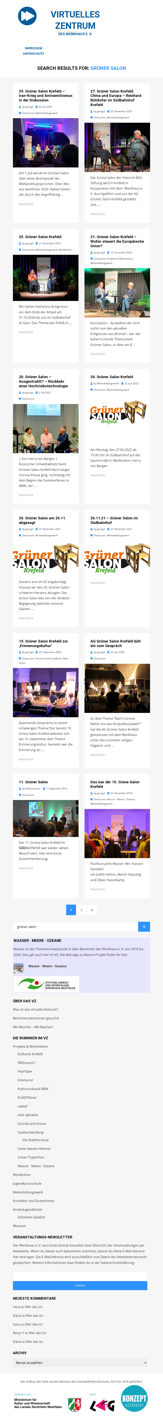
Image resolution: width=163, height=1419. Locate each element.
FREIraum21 (27, 1063)
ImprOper (25, 1071)
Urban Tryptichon (31, 1157)
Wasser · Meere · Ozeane (121, 799)
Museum (19, 1226)
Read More (26, 204)
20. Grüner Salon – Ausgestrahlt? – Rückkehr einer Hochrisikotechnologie (43, 381)
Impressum (33, 48)
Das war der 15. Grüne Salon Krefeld (115, 784)
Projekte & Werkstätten (120, 258)
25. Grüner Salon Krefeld (40, 237)
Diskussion (28, 113)
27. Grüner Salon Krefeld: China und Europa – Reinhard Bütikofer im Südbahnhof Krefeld (115, 98)
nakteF (23, 1106)
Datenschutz (33, 53)
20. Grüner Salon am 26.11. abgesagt (42, 520)
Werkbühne (65, 249)
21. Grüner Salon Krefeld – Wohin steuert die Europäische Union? (117, 241)
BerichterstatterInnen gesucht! (36, 1018)
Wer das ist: (34, 1307)
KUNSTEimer (27, 1097)
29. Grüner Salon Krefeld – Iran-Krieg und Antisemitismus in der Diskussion (45, 96)
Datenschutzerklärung (117, 1262)
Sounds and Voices (32, 1123)
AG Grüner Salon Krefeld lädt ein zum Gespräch (115, 643)
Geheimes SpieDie (31, 1217)
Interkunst (25, 1080)
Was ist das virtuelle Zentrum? (35, 1009)
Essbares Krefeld (30, 1054)
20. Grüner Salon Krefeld (111, 377)
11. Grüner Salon (33, 782)
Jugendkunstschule (27, 1183)
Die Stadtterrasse (35, 1140)
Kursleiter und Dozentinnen (33, 1201)
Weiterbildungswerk (46, 113)
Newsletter (21, 1251)
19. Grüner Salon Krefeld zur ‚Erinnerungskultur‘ (43, 643)
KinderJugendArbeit (27, 1209)
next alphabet (28, 1115)
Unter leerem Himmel (34, 1148)
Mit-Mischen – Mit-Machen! (33, 1027)
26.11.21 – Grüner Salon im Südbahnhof (114, 520)
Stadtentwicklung (31, 1132)
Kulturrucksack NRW (33, 1089)
